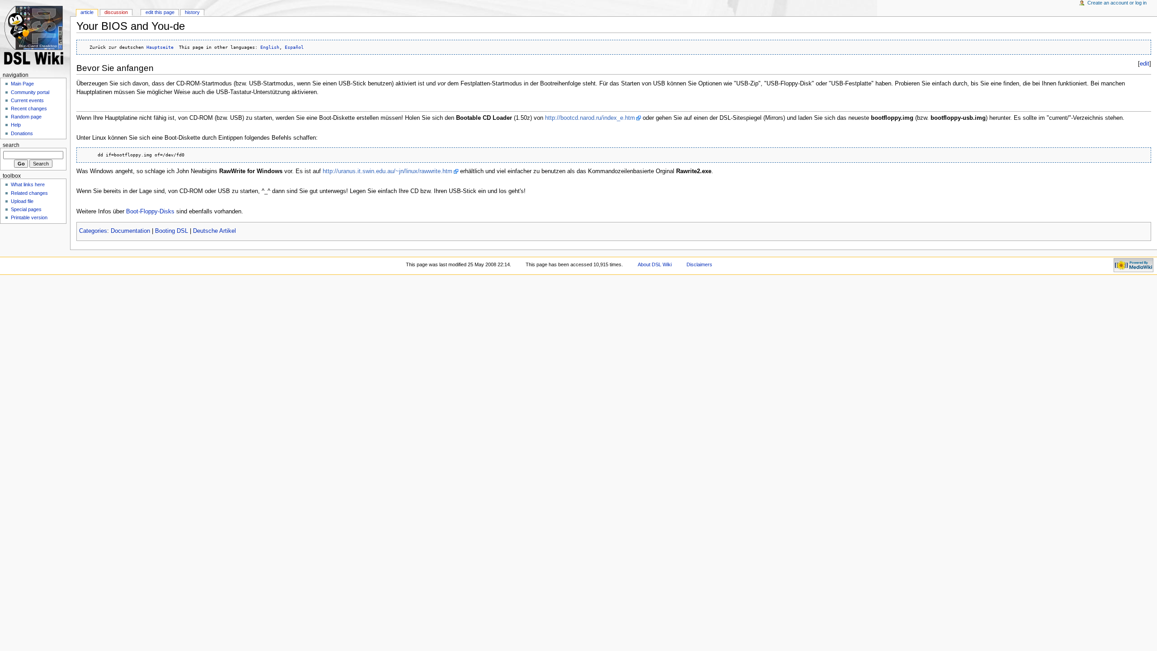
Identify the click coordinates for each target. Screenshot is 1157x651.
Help (16, 124)
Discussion (116, 12)
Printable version (29, 217)
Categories (93, 231)
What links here (28, 184)
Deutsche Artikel (214, 231)
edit (1144, 64)
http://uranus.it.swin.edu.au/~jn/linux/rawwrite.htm (387, 171)
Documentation (130, 231)
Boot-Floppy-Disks (150, 211)
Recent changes (29, 108)
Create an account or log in (1117, 2)
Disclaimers (699, 264)
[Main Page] (35, 35)
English (269, 47)
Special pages (26, 209)
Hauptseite (160, 47)
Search (11, 145)
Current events (27, 100)
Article (87, 12)
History (192, 12)
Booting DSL (171, 231)
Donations (22, 133)
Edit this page (160, 12)
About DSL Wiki (655, 264)
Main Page (22, 83)
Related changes (29, 193)
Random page (26, 116)
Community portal (30, 92)
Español (294, 47)
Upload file (22, 201)
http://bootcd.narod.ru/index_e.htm (590, 118)
